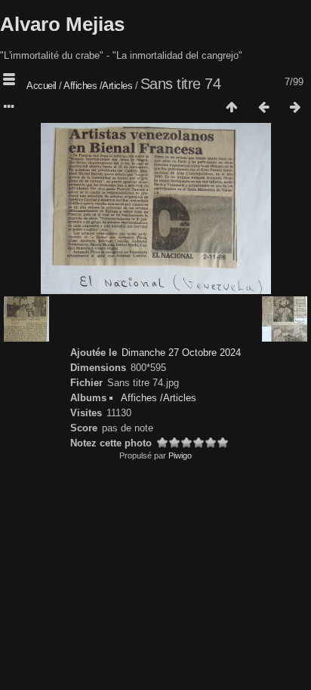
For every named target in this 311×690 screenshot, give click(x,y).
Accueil (41, 85)
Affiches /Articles (99, 85)
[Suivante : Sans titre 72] (295, 107)
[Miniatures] (232, 107)
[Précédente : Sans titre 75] (263, 107)
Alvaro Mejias (62, 24)
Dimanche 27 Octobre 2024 (181, 352)
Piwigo (180, 455)
